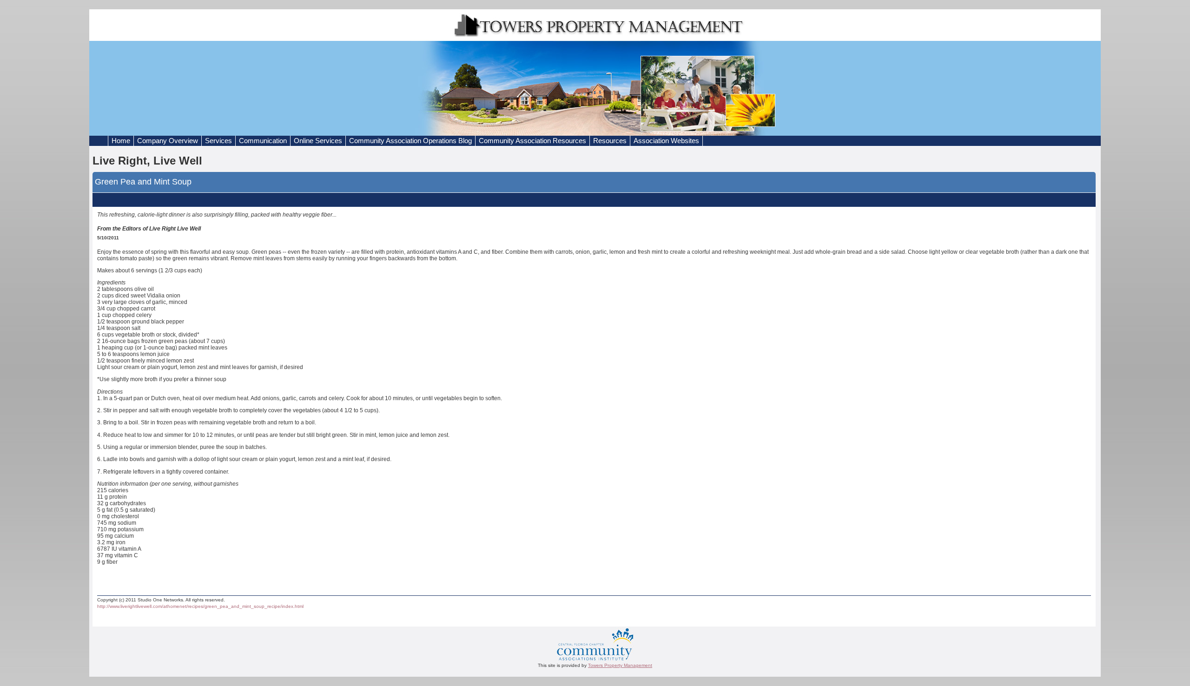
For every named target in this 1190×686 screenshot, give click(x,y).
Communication (263, 141)
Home (121, 141)
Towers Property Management (620, 665)
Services (218, 141)
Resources (610, 141)
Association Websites (666, 141)
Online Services (318, 141)
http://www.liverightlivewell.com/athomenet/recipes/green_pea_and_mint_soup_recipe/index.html (200, 606)
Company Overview (167, 141)
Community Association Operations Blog (410, 141)
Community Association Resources (532, 141)
